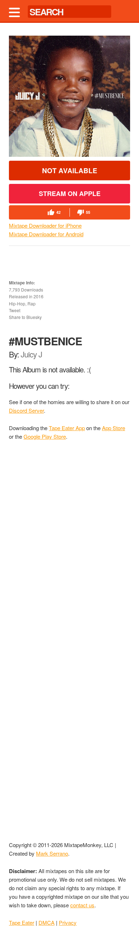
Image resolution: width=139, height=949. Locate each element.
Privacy (68, 922)
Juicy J (31, 354)
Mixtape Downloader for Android (46, 234)
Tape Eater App (67, 428)
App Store (113, 428)
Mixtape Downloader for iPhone (45, 225)
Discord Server (26, 410)
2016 (38, 296)
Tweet (14, 310)
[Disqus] (69, 542)
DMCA (46, 922)
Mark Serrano (52, 853)
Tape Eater (21, 922)
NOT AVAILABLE (69, 170)
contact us (82, 905)
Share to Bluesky (25, 317)
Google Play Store (45, 436)
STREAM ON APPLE (70, 193)
